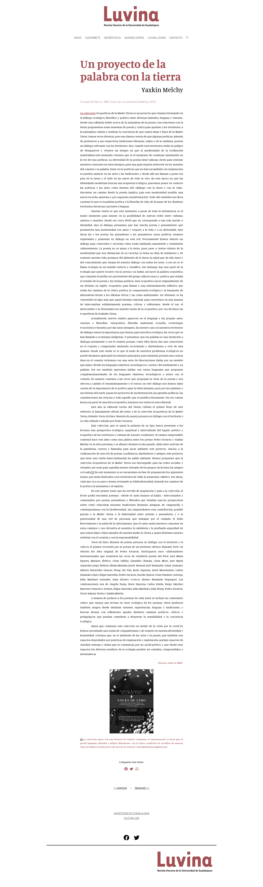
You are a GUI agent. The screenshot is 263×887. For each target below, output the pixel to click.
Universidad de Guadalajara (131, 813)
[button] (187, 37)
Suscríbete (92, 37)
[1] (92, 472)
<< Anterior (120, 787)
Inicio (78, 37)
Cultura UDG (131, 817)
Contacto (175, 37)
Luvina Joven (157, 37)
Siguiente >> (142, 787)
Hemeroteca (112, 37)
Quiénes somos (134, 37)
